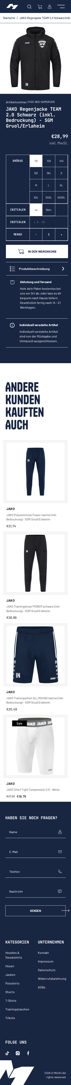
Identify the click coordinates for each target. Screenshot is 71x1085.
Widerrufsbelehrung (52, 978)
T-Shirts (10, 1000)
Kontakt (43, 952)
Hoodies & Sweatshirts (13, 955)
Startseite (9, 18)
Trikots (10, 1018)
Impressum (45, 961)
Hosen (9, 966)
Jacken (10, 974)
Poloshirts (12, 983)
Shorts (10, 992)
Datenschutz (46, 970)
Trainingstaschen (17, 1009)
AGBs (41, 987)
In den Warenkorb (42, 251)
